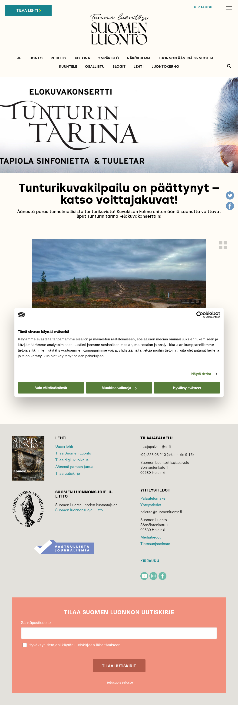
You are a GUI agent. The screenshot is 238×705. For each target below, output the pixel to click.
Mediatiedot (150, 537)
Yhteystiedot (150, 504)
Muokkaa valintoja (116, 388)
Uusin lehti (64, 446)
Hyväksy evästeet (187, 388)
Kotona (82, 58)
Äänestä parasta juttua (74, 466)
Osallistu (94, 66)
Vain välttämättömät (51, 388)
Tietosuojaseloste (155, 543)
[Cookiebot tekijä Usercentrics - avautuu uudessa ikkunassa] (199, 314)
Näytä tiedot (201, 374)
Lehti (138, 66)
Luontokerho (165, 66)
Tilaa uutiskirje (67, 473)
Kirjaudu (203, 7)
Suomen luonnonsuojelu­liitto (79, 509)
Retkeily (59, 58)
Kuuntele (68, 66)
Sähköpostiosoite (36, 622)
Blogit (119, 66)
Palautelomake (152, 498)
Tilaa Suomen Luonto (73, 453)
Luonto (35, 58)
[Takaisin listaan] (223, 245)
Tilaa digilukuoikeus (72, 459)
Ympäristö (108, 58)
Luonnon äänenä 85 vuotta (186, 58)
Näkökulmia (139, 58)
